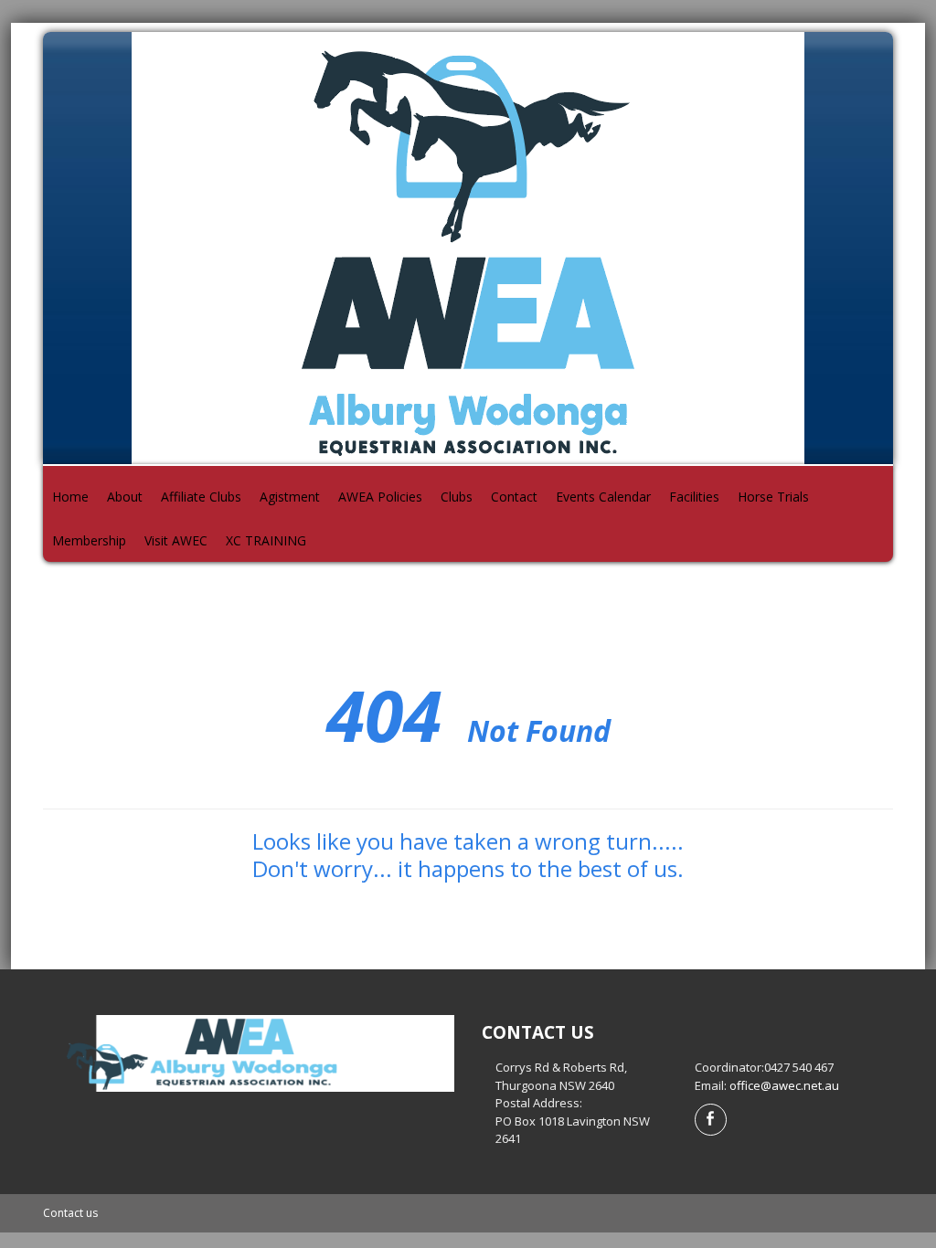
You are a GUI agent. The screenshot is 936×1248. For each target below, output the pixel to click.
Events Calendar (603, 496)
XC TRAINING (266, 540)
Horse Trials (773, 496)
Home (70, 496)
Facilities (694, 496)
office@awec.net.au (784, 1085)
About (125, 496)
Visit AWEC (175, 540)
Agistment (290, 496)
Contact (514, 496)
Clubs (457, 496)
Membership (89, 540)
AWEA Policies (380, 496)
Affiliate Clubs (201, 496)
